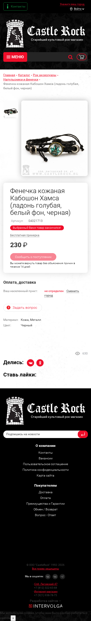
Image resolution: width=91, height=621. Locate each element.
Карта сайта (45, 475)
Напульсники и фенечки (20, 79)
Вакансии (46, 458)
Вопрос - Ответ (45, 515)
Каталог (24, 75)
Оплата (45, 498)
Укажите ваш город (72, 4)
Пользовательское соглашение (45, 464)
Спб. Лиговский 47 (45, 584)
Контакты (18, 6)
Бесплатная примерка (24, 235)
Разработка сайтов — (45, 601)
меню (17, 57)
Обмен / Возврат (46, 509)
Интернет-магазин (45, 591)
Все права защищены (45, 568)
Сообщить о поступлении (33, 257)
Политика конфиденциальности (46, 469)
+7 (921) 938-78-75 (45, 595)
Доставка (46, 492)
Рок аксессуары (44, 75)
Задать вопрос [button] (25, 307)
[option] (54, 138)
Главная (9, 75)
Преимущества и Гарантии (45, 503)
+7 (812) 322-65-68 (45, 587)
